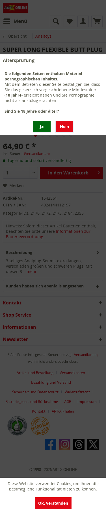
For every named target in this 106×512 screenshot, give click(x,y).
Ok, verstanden (53, 503)
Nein (64, 126)
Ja (42, 126)
